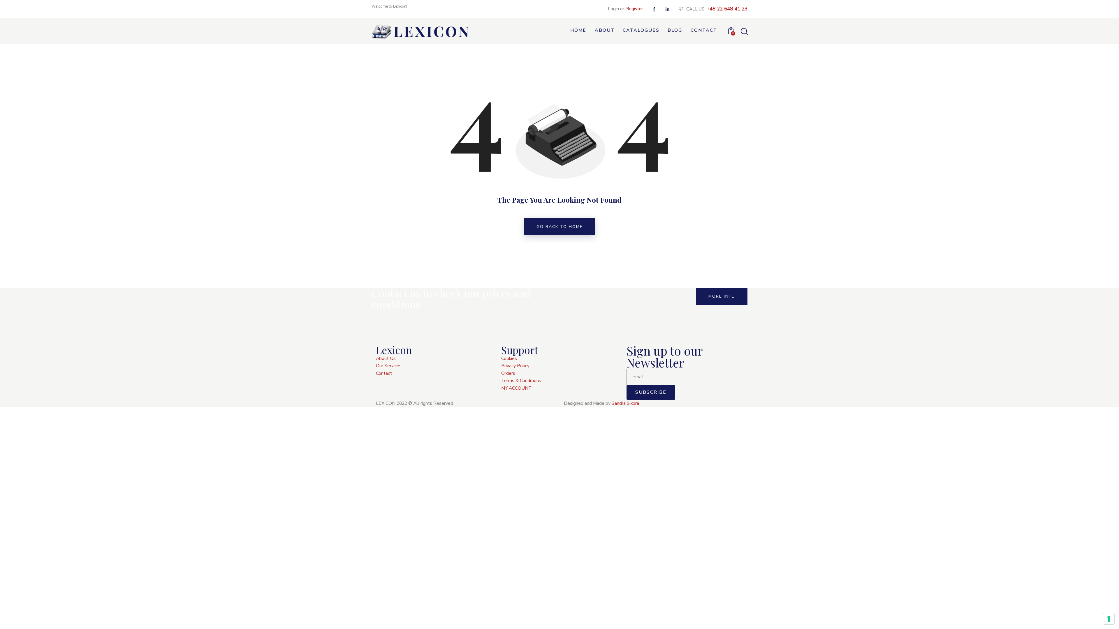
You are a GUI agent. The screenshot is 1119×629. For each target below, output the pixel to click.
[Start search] (743, 31)
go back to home (559, 226)
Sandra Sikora (625, 403)
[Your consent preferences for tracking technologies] (1108, 618)
